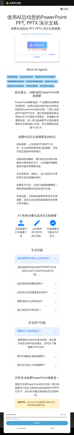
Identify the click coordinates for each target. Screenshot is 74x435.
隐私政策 (37, 57)
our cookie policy (15, 419)
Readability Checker (16, 81)
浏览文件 (39, 44)
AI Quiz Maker (32, 86)
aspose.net (34, 34)
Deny (53, 428)
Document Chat (26, 77)
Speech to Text (51, 81)
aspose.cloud (42, 34)
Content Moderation (34, 81)
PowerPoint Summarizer (45, 77)
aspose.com (26, 34)
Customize (21, 428)
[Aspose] (13, 2)
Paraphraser (13, 77)
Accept (37, 423)
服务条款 (52, 54)
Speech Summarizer (16, 86)
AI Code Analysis (47, 86)
